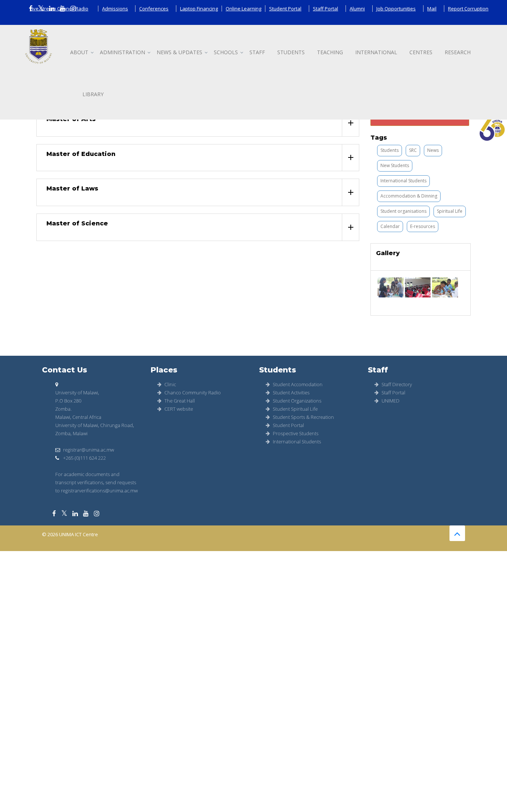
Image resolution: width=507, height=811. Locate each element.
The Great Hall (179, 400)
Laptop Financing (199, 8)
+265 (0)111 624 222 (84, 458)
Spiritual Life (449, 211)
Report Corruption (468, 8)
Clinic (170, 384)
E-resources (422, 226)
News (433, 150)
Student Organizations (297, 400)
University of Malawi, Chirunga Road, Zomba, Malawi (94, 429)
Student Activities (291, 392)
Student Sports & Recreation (303, 417)
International (376, 52)
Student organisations (403, 211)
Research (458, 52)
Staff (257, 52)
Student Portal (285, 8)
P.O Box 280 (68, 400)
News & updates (179, 52)
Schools (226, 52)
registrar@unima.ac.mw (88, 449)
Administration (122, 52)
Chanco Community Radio (192, 392)
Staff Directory (397, 384)
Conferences (154, 8)
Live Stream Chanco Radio (59, 8)
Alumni (357, 8)
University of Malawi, (77, 392)
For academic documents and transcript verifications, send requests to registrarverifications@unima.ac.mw (96, 482)
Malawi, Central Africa (78, 417)
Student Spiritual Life (295, 409)
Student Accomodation (298, 384)
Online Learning (243, 8)
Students (291, 52)
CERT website (178, 409)
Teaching (330, 52)
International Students (403, 180)
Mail (431, 8)
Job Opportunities (396, 8)
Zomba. (63, 409)
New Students (394, 165)
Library (93, 94)
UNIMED (390, 400)
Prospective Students (295, 433)
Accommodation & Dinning (408, 196)
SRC (413, 150)
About (79, 52)
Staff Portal (325, 8)
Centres (420, 52)
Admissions (115, 8)
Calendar (390, 226)
